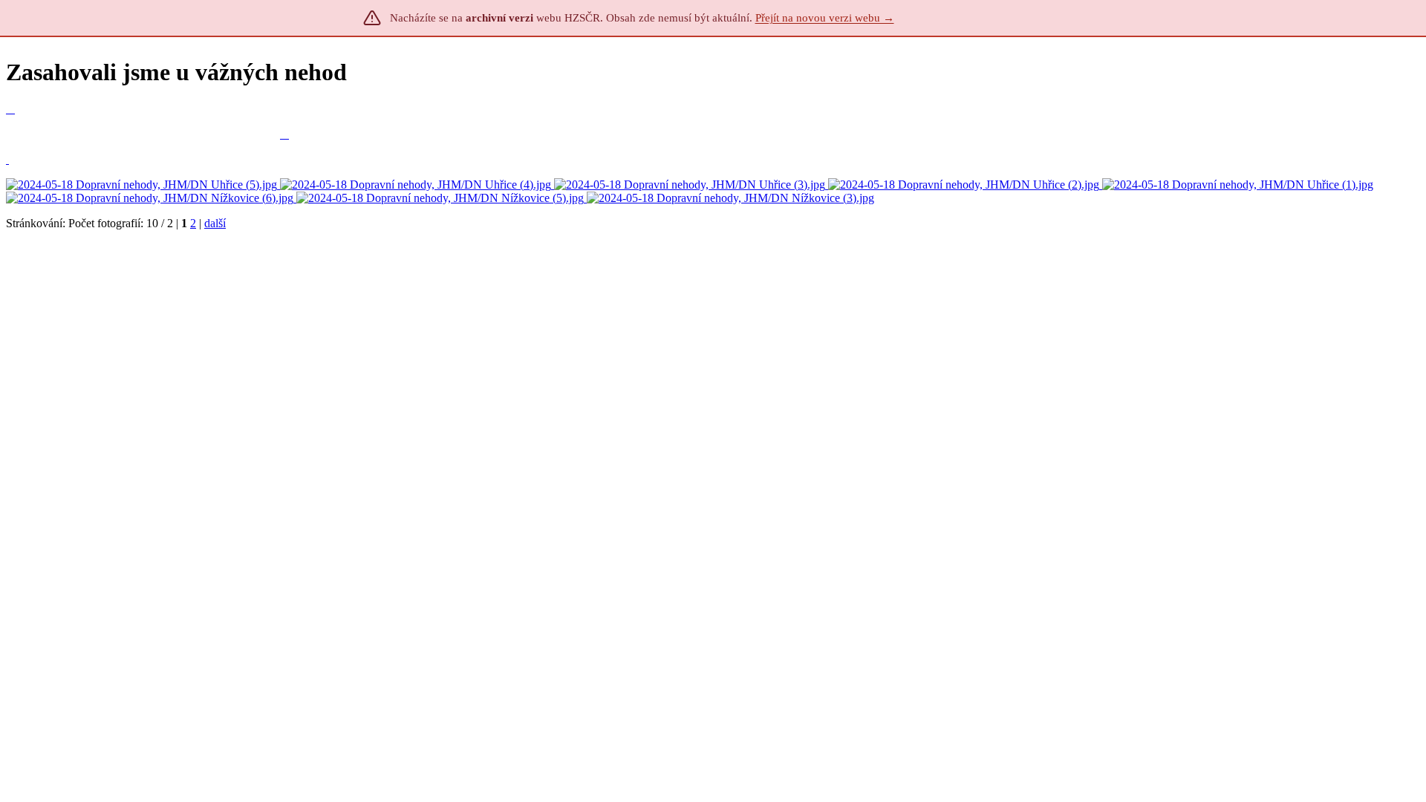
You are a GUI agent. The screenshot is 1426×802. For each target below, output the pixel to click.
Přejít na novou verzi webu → (824, 18)
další (215, 223)
